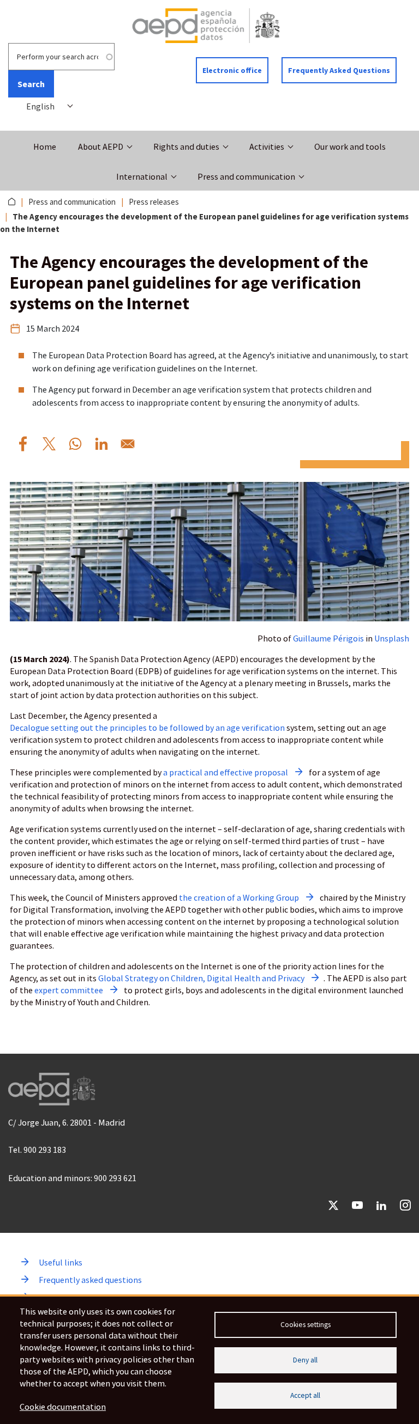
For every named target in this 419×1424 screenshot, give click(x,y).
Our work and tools (350, 146)
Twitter (333, 1205)
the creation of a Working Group (239, 897)
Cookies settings (305, 1324)
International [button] (141, 176)
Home (44, 146)
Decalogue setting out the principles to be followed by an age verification (147, 727)
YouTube (357, 1205)
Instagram (405, 1205)
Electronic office (232, 70)
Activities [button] (266, 146)
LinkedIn (381, 1205)
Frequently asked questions (90, 1279)
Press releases (154, 202)
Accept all (305, 1395)
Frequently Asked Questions (339, 70)
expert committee (68, 990)
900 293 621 (115, 1177)
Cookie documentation (63, 1406)
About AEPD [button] (100, 146)
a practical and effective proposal (225, 772)
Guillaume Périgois (328, 638)
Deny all (305, 1360)
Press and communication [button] (246, 176)
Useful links (60, 1262)
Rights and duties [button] (186, 146)
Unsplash (391, 638)
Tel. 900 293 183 (37, 1149)
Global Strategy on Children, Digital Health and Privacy (201, 978)
